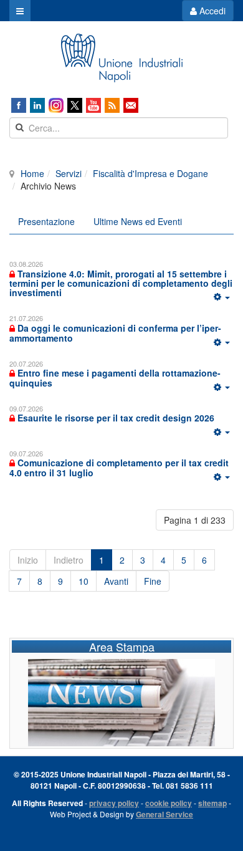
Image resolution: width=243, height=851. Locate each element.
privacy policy (114, 803)
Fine (152, 581)
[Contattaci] (130, 105)
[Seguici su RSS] (112, 105)
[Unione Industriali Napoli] (121, 58)
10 (83, 581)
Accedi (211, 10)
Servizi (68, 173)
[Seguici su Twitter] (74, 105)
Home (32, 173)
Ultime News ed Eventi (137, 221)
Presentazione (46, 221)
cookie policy (168, 803)
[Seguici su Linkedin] (37, 105)
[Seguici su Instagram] (56, 105)
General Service (164, 814)
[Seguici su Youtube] (93, 105)
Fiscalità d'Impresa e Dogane (150, 173)
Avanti (116, 581)
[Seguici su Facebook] (18, 105)
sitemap (212, 803)
